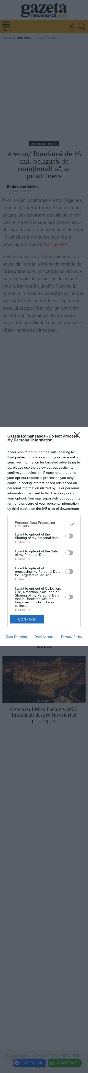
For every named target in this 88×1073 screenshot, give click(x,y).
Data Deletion (16, 637)
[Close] (78, 436)
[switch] (69, 536)
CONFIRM (27, 619)
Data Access (44, 637)
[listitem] (44, 524)
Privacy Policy (71, 637)
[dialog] (44, 536)
